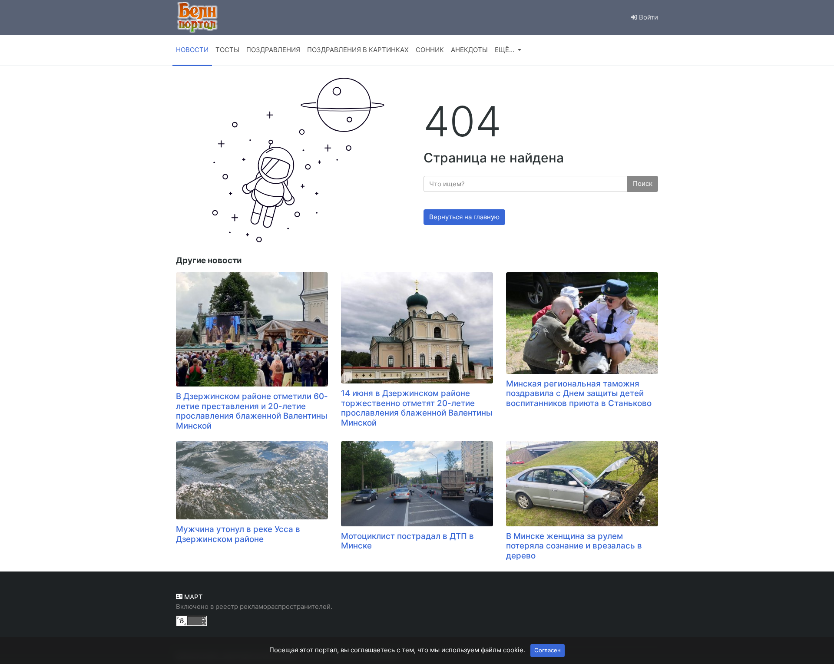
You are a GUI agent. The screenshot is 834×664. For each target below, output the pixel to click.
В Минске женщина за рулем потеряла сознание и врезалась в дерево (574, 546)
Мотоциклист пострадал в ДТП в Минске (407, 541)
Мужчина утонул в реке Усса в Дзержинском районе (238, 534)
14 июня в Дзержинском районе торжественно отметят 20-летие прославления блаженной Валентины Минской (416, 408)
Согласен (547, 650)
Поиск (642, 183)
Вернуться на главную (464, 217)
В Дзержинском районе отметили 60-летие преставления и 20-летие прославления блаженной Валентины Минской (252, 411)
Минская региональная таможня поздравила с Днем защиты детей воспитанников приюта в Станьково (579, 393)
